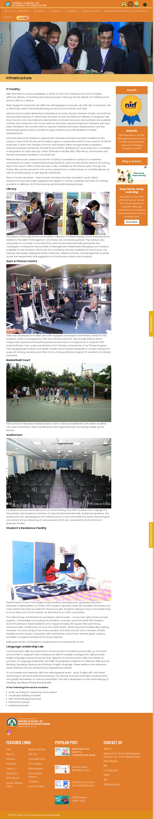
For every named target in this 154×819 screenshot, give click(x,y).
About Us (10, 754)
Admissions (10, 758)
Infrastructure (11, 773)
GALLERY (8, 17)
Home (8, 749)
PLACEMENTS (71, 11)
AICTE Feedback (35, 763)
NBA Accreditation (35, 768)
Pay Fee (23, 18)
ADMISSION (23, 11)
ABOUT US (9, 11)
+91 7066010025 (111, 770)
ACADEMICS (55, 11)
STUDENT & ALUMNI (90, 11)
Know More (131, 222)
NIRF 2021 (32, 754)
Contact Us (10, 768)
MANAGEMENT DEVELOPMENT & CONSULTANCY (125, 11)
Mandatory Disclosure (37, 749)
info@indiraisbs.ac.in (112, 784)
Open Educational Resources (35, 775)
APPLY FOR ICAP (12, 778)
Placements (10, 763)
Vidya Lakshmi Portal (36, 758)
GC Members (33, 781)
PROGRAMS (39, 11)
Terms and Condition (36, 786)
